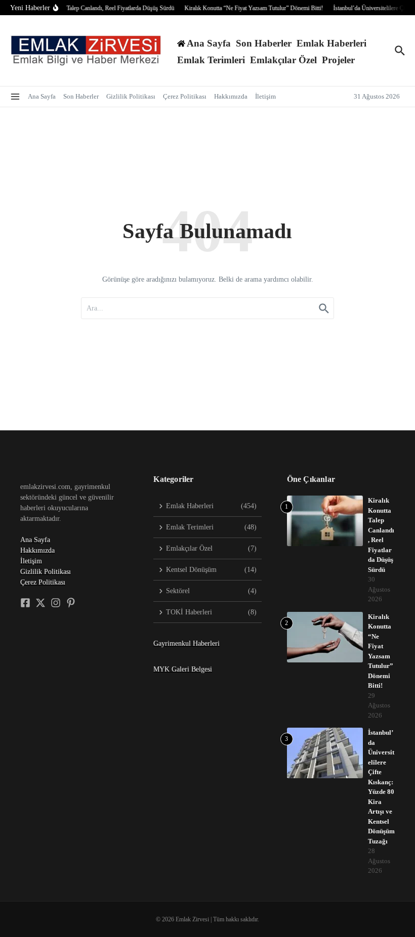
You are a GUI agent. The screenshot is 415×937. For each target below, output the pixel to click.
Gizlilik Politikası (130, 96)
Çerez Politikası (184, 96)
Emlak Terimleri (211, 60)
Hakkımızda (230, 96)
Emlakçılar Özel (283, 60)
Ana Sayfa (42, 96)
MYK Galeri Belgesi (182, 669)
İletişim (265, 96)
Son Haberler (264, 43)
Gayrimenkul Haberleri (186, 643)
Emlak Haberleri (331, 43)
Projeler (338, 60)
